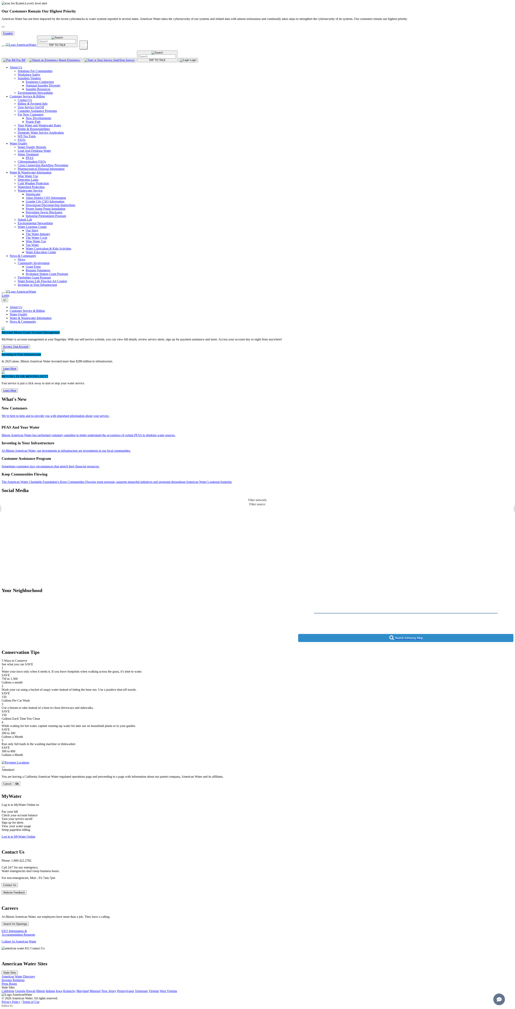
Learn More (9, 368)
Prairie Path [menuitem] (33, 121)
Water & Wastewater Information (31, 172)
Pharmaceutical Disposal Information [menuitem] (41, 169)
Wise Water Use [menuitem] (28, 176)
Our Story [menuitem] (32, 230)
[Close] (3, 292)
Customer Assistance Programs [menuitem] (37, 111)
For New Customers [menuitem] (30, 114)
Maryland (82, 991)
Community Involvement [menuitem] (33, 263)
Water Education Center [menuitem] (41, 252)
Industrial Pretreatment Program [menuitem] (46, 216)
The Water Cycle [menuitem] (36, 237)
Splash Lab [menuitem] (25, 219)
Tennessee (141, 991)
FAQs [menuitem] (21, 140)
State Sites (9, 972)
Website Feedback (14, 892)
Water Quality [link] (18, 314)
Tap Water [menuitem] (32, 245)
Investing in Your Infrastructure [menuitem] (37, 284)
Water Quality (18, 143)
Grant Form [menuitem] (33, 266)
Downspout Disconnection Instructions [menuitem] (50, 205)
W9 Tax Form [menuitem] (27, 136)
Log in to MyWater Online (18, 836)
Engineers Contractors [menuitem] (40, 82)
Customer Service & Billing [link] (27, 310)
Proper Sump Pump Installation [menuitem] (45, 208)
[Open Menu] (3, 46)
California (8, 991)
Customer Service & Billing (27, 96)
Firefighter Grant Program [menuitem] (34, 277)
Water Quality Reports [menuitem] (32, 147)
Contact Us (9, 885)
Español (8, 33)
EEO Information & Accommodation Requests (18, 932)
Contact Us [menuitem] (25, 100)
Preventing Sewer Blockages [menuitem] (44, 212)
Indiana (50, 991)
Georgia (20, 991)
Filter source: (257, 504)
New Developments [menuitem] (38, 118)
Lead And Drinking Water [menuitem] (34, 150)
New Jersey (108, 991)
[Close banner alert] (3, 26)
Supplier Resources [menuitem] (38, 89)
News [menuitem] (21, 259)
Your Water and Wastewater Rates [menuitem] (39, 125)
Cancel (7, 783)
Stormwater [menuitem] (33, 194)
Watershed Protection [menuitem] (31, 187)
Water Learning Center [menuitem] (32, 226)
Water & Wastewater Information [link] (31, 318)
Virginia (154, 991)
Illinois (40, 991)
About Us (16, 67)
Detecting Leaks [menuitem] (28, 179)
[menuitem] (261, 80)
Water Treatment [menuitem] (28, 154)
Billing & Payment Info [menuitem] (32, 103)
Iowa (59, 991)
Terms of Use (30, 1002)
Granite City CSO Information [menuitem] (45, 201)
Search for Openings (15, 923)
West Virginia (168, 991)
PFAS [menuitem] (29, 158)
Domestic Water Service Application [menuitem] (41, 132)
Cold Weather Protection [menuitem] (33, 183)
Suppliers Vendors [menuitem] (29, 78)
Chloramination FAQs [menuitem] (32, 161)
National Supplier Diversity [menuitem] (43, 85)
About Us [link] (16, 307)
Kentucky (69, 991)
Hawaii (30, 991)
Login (5, 295)
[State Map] (5, 299)
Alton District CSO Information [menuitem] (46, 198)
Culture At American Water (19, 941)
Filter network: (257, 500)
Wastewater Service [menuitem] (30, 190)
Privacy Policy (11, 1002)
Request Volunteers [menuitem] (38, 270)
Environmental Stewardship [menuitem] (35, 92)
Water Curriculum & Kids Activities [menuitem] (48, 248)
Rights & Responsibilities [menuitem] (34, 129)
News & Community (23, 255)
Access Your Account (15, 346)
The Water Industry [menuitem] (38, 234)
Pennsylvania (125, 991)
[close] (3, 767)
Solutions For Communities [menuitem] (35, 71)
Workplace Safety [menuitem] (29, 74)
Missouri (95, 991)
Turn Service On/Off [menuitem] (31, 107)
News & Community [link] (23, 321)
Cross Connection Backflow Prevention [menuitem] (43, 165)
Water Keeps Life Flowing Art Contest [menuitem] (42, 281)
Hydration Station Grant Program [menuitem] (47, 274)
